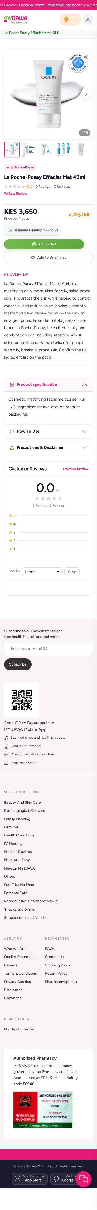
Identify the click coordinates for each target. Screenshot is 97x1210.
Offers (9, 876)
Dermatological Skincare (24, 810)
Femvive (11, 827)
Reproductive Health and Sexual (31, 901)
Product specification (37, 384)
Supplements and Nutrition (27, 917)
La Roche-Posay (22, 167)
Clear (72, 572)
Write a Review (15, 194)
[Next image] (86, 94)
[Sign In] (88, 19)
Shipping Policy (58, 965)
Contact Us (54, 957)
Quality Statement (19, 957)
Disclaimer (13, 990)
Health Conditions (19, 835)
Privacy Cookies (17, 981)
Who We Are (15, 948)
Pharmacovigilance (61, 981)
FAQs (50, 948)
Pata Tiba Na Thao (19, 885)
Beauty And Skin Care (22, 802)
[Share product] (85, 56)
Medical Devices (18, 851)
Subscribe (17, 664)
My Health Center (19, 1029)
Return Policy (56, 973)
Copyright (12, 998)
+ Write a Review (75, 469)
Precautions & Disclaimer (40, 447)
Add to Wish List (51, 257)
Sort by (14, 571)
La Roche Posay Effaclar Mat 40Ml (32, 33)
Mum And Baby (17, 860)
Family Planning (17, 819)
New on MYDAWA (19, 868)
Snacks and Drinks (19, 909)
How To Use (28, 431)
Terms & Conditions (20, 973)
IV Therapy (13, 843)
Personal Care (15, 893)
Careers (11, 965)
